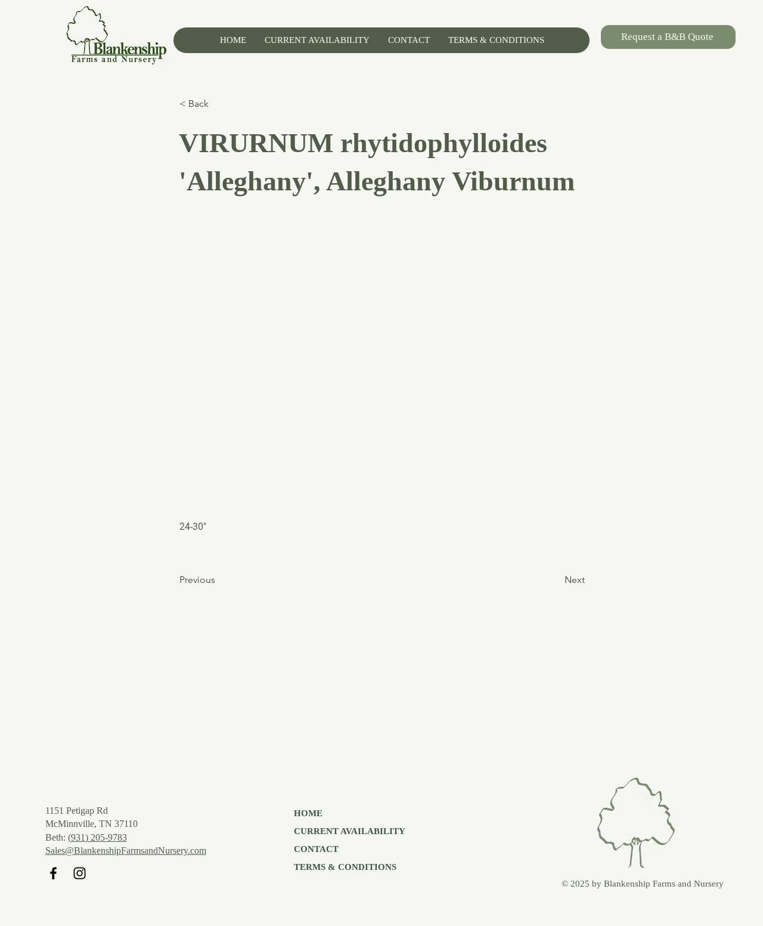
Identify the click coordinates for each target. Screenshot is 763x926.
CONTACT (316, 849)
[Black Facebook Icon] (53, 873)
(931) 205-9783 (97, 837)
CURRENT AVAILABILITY (349, 831)
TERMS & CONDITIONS (345, 867)
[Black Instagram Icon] (80, 873)
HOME (308, 813)
